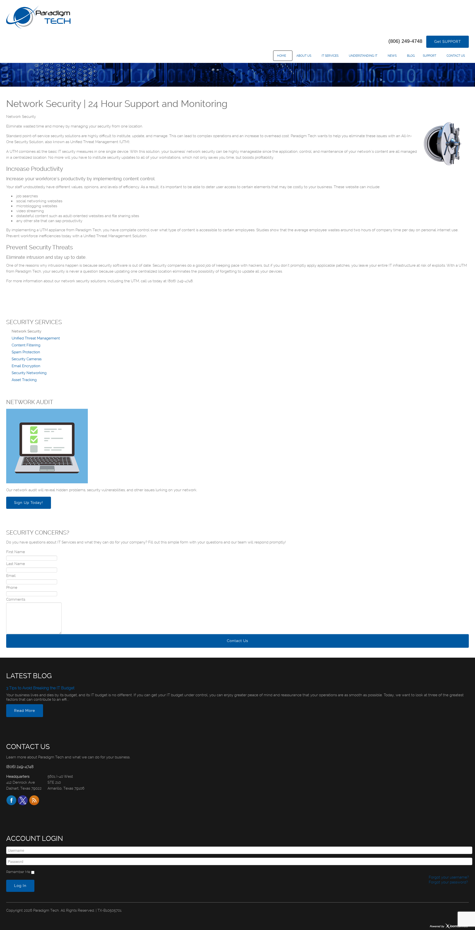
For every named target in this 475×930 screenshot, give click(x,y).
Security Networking (29, 373)
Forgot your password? (448, 882)
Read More (24, 710)
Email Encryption (26, 366)
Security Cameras (27, 359)
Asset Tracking (24, 380)
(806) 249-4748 (405, 41)
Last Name (15, 564)
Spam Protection (26, 352)
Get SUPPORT (447, 41)
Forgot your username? (448, 877)
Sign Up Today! (28, 502)
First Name (15, 552)
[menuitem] (282, 56)
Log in (20, 885)
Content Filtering (26, 345)
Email (11, 575)
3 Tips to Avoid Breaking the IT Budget (40, 688)
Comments (15, 599)
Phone (11, 587)
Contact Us (237, 641)
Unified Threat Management (36, 338)
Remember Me (18, 872)
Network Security (26, 331)
